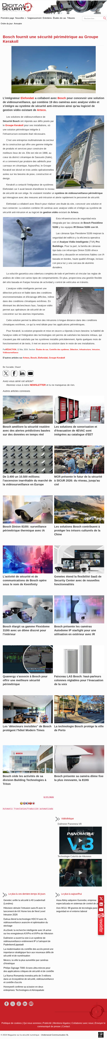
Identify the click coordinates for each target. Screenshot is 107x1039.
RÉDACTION (11, 349)
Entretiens (47, 18)
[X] (6, 373)
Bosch (62, 98)
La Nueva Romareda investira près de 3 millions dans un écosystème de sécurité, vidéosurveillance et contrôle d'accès (28, 979)
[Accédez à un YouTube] (101, 909)
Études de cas (59, 18)
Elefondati (27, 98)
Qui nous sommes (32, 1023)
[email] (30, 373)
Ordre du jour (7, 23)
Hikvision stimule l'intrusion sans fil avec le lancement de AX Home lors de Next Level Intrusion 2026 (24, 911)
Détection (74, 349)
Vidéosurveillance (10, 353)
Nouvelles (20, 18)
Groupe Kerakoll (14, 125)
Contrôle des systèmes (59, 349)
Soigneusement (34, 18)
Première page (7, 17)
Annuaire (18, 23)
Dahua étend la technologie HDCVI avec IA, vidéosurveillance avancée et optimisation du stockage (25, 922)
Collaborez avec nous (82, 1023)
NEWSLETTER (38, 385)
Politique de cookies (12, 1023)
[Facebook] (14, 373)
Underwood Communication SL (55, 1035)
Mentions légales (61, 1023)
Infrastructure (85, 349)
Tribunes (71, 18)
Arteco (41, 110)
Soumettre (105, 18)
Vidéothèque (67, 818)
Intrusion (96, 349)
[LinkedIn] (22, 373)
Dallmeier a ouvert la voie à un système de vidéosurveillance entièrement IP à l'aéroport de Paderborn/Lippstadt (26, 941)
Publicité (47, 1023)
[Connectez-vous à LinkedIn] (101, 904)
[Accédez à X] (101, 898)
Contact (66, 1026)
